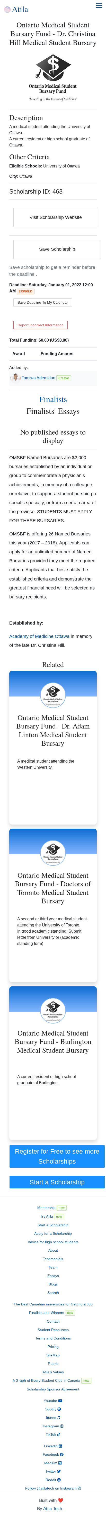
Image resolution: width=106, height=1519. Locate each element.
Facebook (51, 1454)
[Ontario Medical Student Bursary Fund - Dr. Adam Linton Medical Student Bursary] (53, 684)
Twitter (51, 1471)
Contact (53, 1321)
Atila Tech (52, 1508)
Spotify (51, 1409)
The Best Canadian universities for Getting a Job (53, 1304)
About (53, 1250)
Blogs (53, 1284)
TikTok (51, 1434)
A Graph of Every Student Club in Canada (51, 1380)
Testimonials (53, 1259)
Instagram (51, 1426)
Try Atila (51, 1216)
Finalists (53, 398)
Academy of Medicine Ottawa (39, 636)
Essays (53, 1276)
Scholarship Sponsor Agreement (53, 1389)
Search (53, 1293)
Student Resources (53, 1330)
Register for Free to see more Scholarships (57, 1156)
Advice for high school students (53, 1242)
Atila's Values (53, 1372)
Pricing (53, 1347)
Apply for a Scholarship (53, 1233)
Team (53, 1267)
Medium (51, 1463)
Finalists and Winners (51, 1313)
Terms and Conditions (53, 1338)
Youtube (51, 1401)
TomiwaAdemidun (38, 378)
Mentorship (51, 1208)
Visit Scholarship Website (56, 217)
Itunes (51, 1418)
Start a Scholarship (57, 1182)
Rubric (53, 1364)
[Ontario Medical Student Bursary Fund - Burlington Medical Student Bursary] (53, 999)
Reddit (51, 1480)
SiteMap (53, 1355)
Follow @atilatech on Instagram (51, 1488)
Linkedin (51, 1446)
